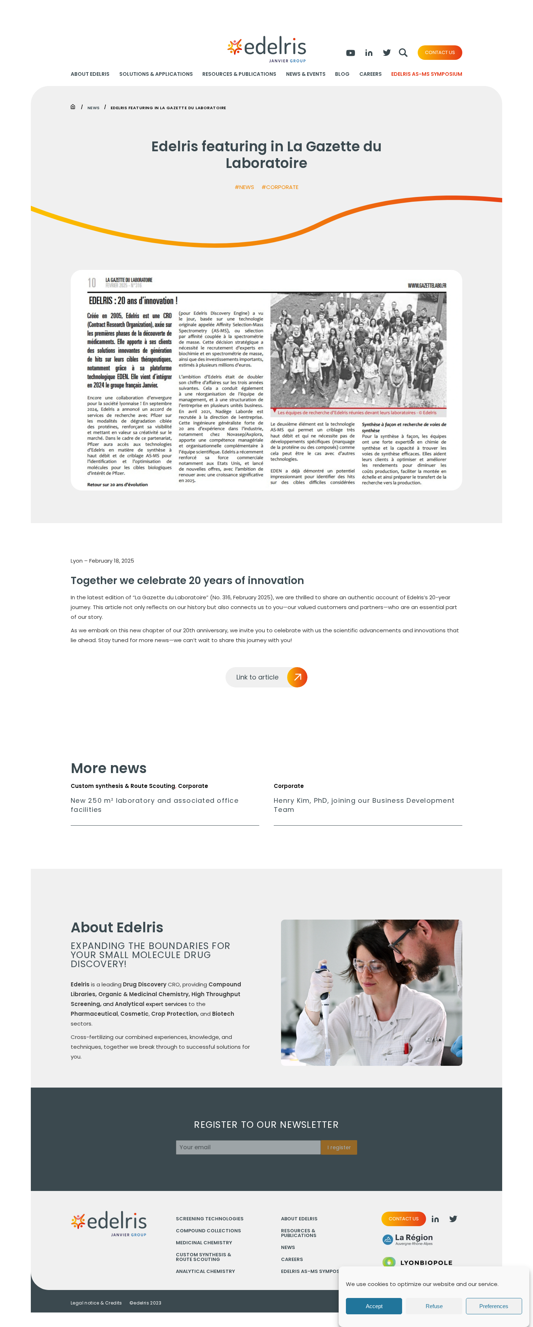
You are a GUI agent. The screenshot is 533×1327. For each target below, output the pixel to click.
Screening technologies (210, 1218)
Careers (370, 74)
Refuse (434, 1306)
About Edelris (90, 74)
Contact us (440, 52)
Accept (374, 1306)
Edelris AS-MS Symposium (426, 74)
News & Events (306, 74)
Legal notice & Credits (96, 1303)
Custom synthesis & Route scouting (203, 1257)
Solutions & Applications (156, 74)
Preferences (493, 1306)
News (93, 107)
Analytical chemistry (205, 1271)
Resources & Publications (239, 74)
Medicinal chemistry (204, 1242)
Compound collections (208, 1230)
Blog (342, 74)
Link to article (257, 677)
